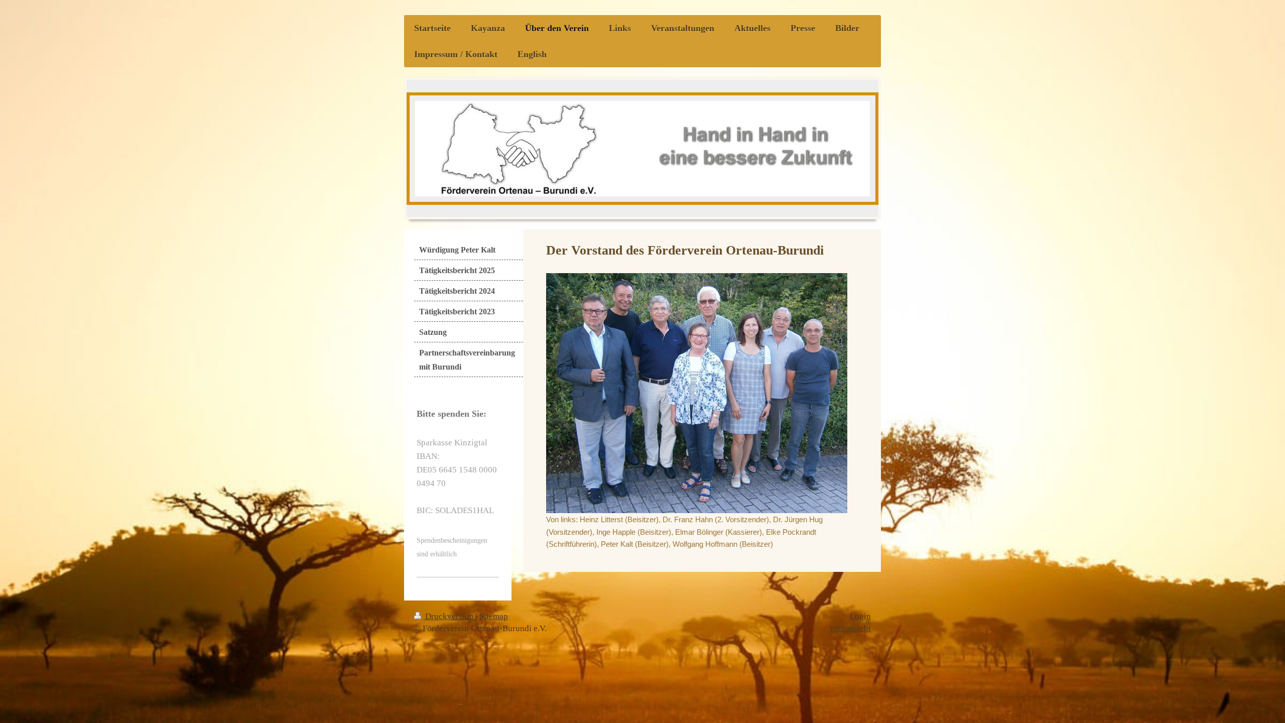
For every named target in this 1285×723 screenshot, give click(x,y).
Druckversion (449, 616)
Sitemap (493, 616)
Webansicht (850, 628)
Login (860, 616)
